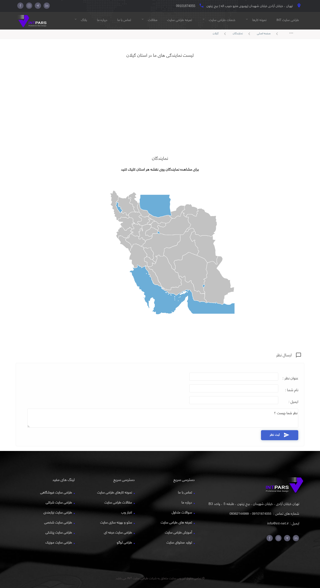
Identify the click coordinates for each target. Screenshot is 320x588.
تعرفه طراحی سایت (179, 20)
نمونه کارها (255, 20)
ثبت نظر (280, 434)
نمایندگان (242, 34)
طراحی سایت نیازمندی (58, 512)
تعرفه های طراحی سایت (176, 522)
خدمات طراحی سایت (218, 20)
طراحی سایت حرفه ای (118, 532)
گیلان (220, 34)
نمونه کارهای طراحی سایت (114, 492)
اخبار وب (126, 512)
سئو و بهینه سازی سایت (116, 522)
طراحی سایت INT (287, 20)
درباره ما (102, 20)
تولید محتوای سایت (179, 542)
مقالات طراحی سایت (118, 502)
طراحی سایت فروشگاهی (56, 492)
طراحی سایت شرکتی (59, 502)
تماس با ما (124, 20)
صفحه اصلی (268, 34)
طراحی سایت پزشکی (59, 532)
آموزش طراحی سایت (178, 532)
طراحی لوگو (124, 542)
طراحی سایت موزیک (59, 542)
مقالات (149, 20)
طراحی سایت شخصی (58, 522)
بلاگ (80, 20)
